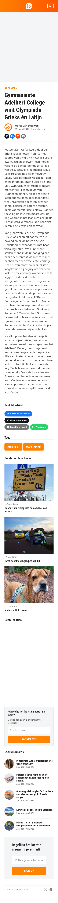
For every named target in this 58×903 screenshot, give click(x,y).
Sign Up (29, 870)
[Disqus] (29, 663)
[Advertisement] (29, 47)
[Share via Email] (23, 136)
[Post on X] (6, 136)
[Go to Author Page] (8, 126)
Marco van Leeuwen (27, 125)
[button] (6, 6)
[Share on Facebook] (12, 136)
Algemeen (10, 88)
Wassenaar (33, 447)
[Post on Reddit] (17, 136)
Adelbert (13, 447)
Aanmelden (29, 739)
